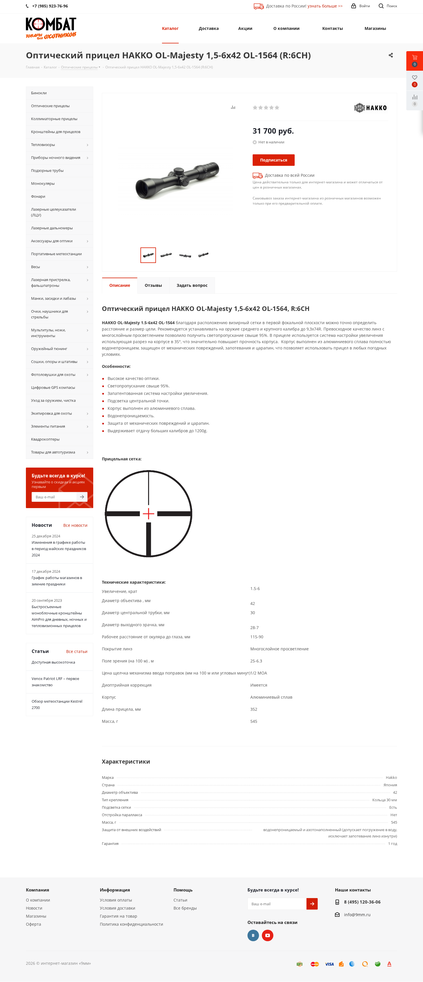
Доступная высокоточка (53, 662)
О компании (38, 900)
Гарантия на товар (118, 916)
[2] (261, 107)
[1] (255, 107)
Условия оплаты (116, 900)
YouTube (267, 935)
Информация (115, 890)
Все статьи (76, 651)
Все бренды (185, 908)
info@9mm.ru (357, 914)
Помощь (183, 890)
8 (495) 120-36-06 (362, 902)
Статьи (180, 900)
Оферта (33, 924)
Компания (37, 890)
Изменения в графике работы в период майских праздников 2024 (59, 549)
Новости (34, 908)
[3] (266, 107)
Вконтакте (253, 935)
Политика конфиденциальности (131, 924)
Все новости (75, 525)
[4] (272, 107)
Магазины (36, 916)
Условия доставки (117, 908)
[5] (277, 107)
